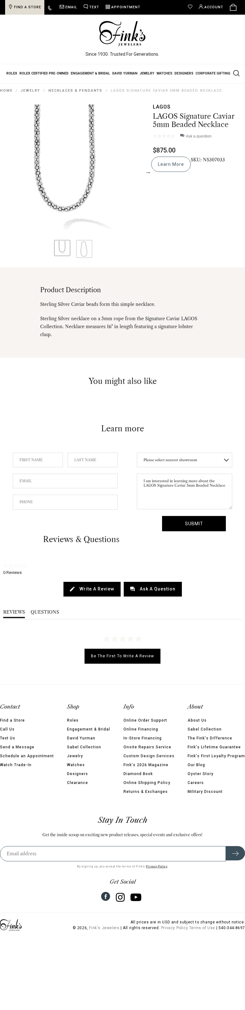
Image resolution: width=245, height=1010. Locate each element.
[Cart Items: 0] (233, 7)
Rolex (11, 73)
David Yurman (124, 73)
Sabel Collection (84, 747)
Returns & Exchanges (145, 791)
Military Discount (205, 791)
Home (6, 90)
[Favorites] (192, 7)
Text (94, 7)
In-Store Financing (142, 738)
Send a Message (17, 747)
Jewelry (147, 73)
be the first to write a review (122, 656)
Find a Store (12, 720)
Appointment (125, 7)
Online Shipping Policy (146, 782)
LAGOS (162, 107)
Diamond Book (138, 774)
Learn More (171, 164)
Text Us (7, 738)
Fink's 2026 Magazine (145, 765)
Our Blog (196, 765)
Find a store (27, 7)
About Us (197, 720)
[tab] (92, 589)
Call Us (7, 729)
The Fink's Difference (210, 738)
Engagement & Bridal (90, 73)
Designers (183, 73)
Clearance (77, 782)
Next (148, 171)
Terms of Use (202, 928)
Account (213, 7)
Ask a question (199, 136)
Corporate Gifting (213, 73)
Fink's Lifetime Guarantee (214, 747)
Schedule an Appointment (27, 756)
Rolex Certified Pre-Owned (44, 73)
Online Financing (140, 729)
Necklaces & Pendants (75, 90)
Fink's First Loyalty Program (216, 756)
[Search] (236, 72)
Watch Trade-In (16, 765)
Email (71, 7)
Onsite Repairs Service (147, 747)
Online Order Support (145, 720)
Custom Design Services (148, 756)
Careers (196, 782)
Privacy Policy (156, 866)
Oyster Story (200, 774)
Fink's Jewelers (104, 928)
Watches (164, 73)
